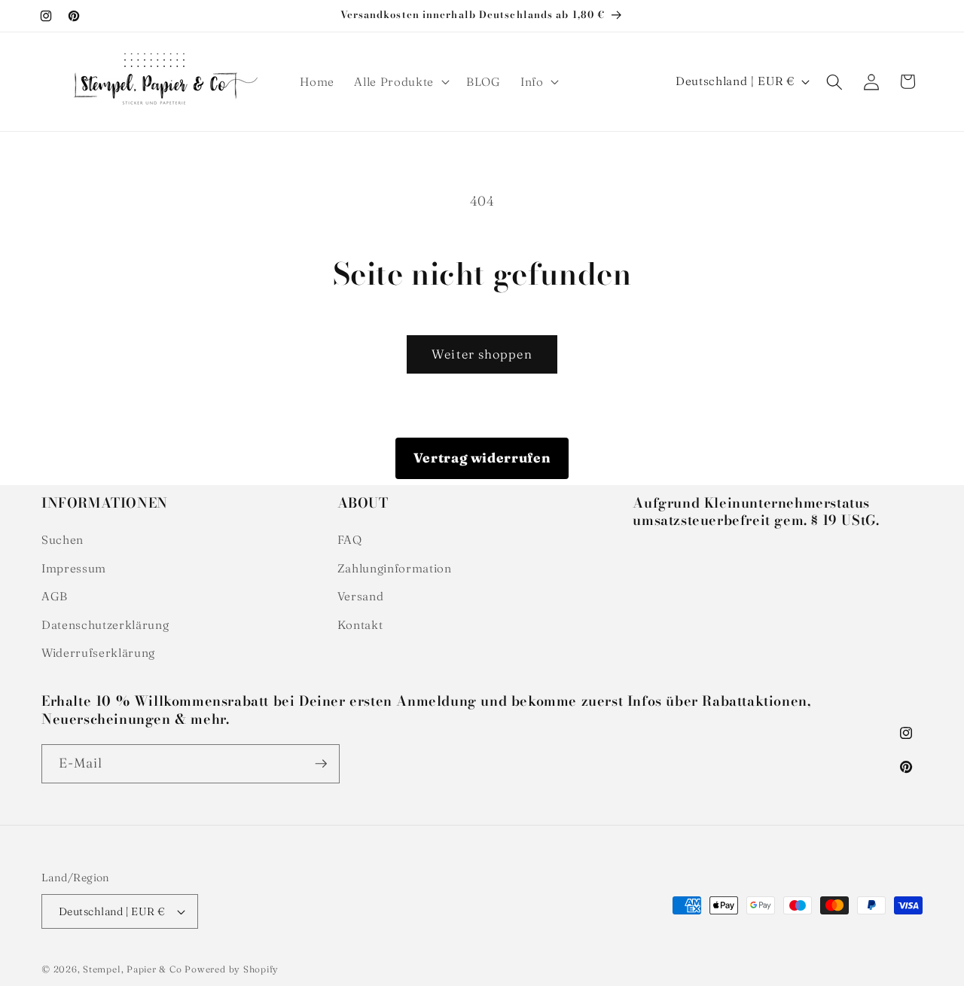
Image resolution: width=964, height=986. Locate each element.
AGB (54, 596)
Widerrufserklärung (98, 653)
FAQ (349, 540)
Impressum (73, 568)
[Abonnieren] (321, 763)
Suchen (62, 540)
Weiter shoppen (482, 354)
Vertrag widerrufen (482, 458)
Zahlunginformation (394, 568)
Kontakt (360, 625)
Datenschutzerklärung (105, 625)
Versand (360, 596)
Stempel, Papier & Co (132, 969)
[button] (400, 82)
